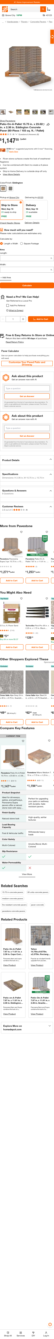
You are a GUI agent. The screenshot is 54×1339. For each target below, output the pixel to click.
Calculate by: (6, 238)
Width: (3, 264)
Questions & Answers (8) (28, 134)
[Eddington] (3, 188)
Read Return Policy (15, 342)
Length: (3, 253)
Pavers (24, 21)
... (3, 22)
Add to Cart (42, 319)
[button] (27, 460)
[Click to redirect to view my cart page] (48, 9)
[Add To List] (43, 124)
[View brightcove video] (35, 112)
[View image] (3, 112)
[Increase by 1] (23, 319)
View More (27, 874)
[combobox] (24, 9)
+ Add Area (6, 277)
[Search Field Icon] (43, 9)
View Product (9, 965)
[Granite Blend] (10, 188)
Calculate (27, 285)
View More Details (11, 174)
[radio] (21, 243)
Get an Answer (27, 396)
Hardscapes (12, 21)
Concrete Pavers (38, 21)
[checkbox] (7, 305)
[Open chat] (52, 37)
